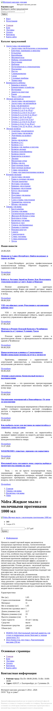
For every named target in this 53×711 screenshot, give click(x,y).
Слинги (14, 232)
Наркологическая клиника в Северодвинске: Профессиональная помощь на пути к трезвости (23, 353)
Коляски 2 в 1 (17, 142)
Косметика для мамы (20, 220)
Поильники (16, 69)
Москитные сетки (19, 161)
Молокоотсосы (17, 57)
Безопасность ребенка (15, 83)
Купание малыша (13, 174)
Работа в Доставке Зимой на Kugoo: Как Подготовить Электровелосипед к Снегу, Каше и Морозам (26, 280)
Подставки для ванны (20, 195)
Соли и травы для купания (23, 200)
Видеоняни (16, 89)
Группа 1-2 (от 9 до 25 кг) (22, 119)
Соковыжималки (18, 73)
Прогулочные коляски (21, 168)
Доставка (10, 30)
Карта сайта (11, 37)
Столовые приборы (19, 78)
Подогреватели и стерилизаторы (25, 67)
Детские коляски (13, 129)
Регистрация (11, 21)
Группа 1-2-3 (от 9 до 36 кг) (23, 122)
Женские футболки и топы (23, 216)
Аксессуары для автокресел (23, 101)
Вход (8, 19)
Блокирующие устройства (22, 87)
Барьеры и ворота (19, 85)
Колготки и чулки (19, 218)
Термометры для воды (21, 202)
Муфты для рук (18, 163)
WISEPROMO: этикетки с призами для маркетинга (25, 451)
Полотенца (16, 197)
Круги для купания (19, 190)
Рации (14, 94)
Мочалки (15, 193)
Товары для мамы (14, 207)
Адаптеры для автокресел (22, 131)
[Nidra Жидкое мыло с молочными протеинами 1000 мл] (26, 517)
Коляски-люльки (18, 149)
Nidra (8, 495)
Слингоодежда (17, 234)
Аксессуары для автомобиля (23, 103)
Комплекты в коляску (20, 156)
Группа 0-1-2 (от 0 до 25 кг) (23, 112)
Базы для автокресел (20, 106)
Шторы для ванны (19, 204)
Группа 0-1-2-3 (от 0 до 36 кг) (24, 115)
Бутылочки (16, 53)
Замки (14, 138)
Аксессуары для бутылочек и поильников (29, 48)
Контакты (10, 34)
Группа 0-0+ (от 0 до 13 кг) (23, 108)
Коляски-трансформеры (21, 151)
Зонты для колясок (19, 140)
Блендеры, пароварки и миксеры (25, 50)
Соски (14, 76)
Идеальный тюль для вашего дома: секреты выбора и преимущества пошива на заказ (26, 464)
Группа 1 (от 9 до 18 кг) (21, 117)
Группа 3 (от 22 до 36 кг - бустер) (25, 126)
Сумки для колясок (19, 170)
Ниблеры (15, 64)
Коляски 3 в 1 (17, 145)
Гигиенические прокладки (23, 213)
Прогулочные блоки (20, 165)
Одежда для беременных (22, 225)
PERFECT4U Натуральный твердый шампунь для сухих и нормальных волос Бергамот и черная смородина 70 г (28, 635)
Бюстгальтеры (17, 209)
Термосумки (16, 80)
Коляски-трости (18, 154)
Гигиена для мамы (19, 211)
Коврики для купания (20, 186)
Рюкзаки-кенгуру (19, 229)
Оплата (9, 32)
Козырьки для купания (21, 188)
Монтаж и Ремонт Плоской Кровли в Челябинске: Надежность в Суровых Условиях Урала (24, 330)
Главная (9, 25)
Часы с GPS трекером (20, 96)
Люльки (14, 158)
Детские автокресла (15, 99)
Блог (8, 28)
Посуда (14, 71)
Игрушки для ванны (20, 184)
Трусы (14, 241)
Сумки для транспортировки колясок (27, 172)
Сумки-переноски (19, 239)
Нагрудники (16, 62)
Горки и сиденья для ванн (22, 179)
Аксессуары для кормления (18, 46)
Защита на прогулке (20, 92)
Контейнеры (16, 55)
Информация (12, 538)
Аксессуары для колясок (22, 133)
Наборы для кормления (21, 60)
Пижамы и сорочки (19, 227)
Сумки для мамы (18, 236)
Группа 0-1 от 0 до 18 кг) (22, 110)
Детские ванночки (19, 181)
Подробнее (6, 272)
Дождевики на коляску (21, 135)
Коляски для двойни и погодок (25, 147)
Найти (4, 14)
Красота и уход (18, 223)
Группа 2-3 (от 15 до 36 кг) (23, 124)
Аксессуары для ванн (20, 177)
